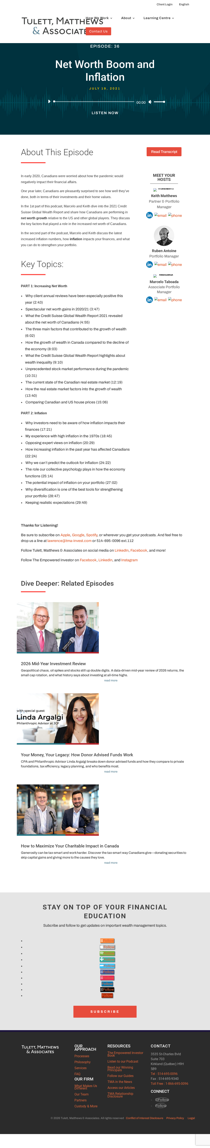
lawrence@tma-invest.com (69, 541)
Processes (81, 1056)
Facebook (138, 550)
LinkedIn (122, 550)
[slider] (158, 102)
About (126, 18)
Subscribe (105, 1011)
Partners (80, 1100)
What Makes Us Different (85, 1087)
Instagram (129, 560)
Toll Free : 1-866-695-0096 (169, 1084)
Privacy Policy (175, 1118)
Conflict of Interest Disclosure (144, 1118)
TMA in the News (119, 1082)
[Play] (49, 101)
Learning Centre (157, 18)
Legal (191, 1118)
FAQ (77, 1074)
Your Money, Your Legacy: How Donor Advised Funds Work (77, 754)
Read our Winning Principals (120, 1068)
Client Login (164, 4)
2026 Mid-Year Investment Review (53, 663)
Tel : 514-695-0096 (164, 1074)
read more (111, 680)
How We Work (97, 18)
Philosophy (82, 1062)
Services (80, 1068)
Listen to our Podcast (122, 1061)
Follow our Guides (120, 1076)
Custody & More (85, 1106)
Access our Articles (121, 1088)
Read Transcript (164, 152)
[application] (105, 102)
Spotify (91, 535)
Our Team (81, 1094)
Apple (65, 535)
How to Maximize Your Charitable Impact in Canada (70, 846)
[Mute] (150, 102)
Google (78, 535)
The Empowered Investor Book (125, 1054)
